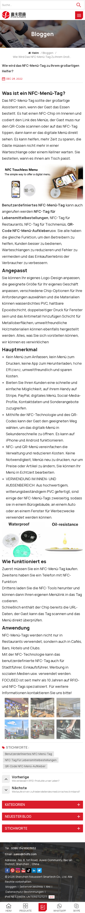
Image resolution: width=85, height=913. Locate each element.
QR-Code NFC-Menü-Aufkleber (25, 766)
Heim (35, 53)
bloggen (11, 886)
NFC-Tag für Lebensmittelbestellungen (31, 760)
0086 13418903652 (23, 848)
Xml (48, 886)
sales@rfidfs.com (25, 854)
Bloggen (47, 53)
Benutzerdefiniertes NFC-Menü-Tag (28, 754)
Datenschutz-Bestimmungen (25, 892)
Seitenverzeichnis (31, 886)
